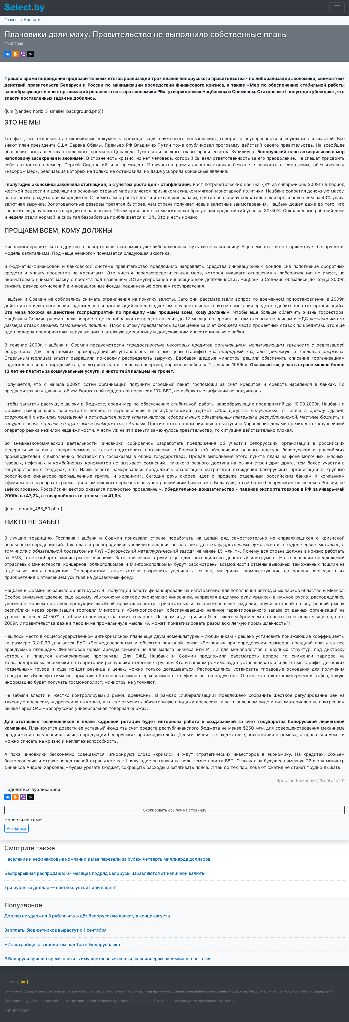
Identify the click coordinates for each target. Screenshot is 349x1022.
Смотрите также (29, 848)
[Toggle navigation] (337, 7)
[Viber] (23, 54)
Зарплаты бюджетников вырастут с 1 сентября (55, 930)
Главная (12, 19)
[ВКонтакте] (7, 54)
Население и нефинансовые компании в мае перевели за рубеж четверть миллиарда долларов (107, 859)
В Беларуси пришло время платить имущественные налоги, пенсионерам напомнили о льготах (107, 958)
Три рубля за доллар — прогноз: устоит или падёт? (60, 887)
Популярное (23, 905)
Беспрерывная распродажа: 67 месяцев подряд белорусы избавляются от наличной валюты (104, 873)
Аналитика (16, 828)
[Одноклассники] (15, 54)
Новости (32, 19)
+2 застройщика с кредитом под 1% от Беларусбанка (62, 944)
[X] (30, 54)
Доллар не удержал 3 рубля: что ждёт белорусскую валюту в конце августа (87, 916)
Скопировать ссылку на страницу (174, 810)
